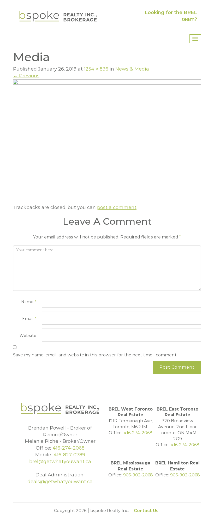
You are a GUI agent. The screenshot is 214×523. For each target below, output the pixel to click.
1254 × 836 (96, 69)
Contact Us (146, 510)
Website (28, 335)
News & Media (132, 69)
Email (29, 318)
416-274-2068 (68, 448)
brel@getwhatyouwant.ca (60, 461)
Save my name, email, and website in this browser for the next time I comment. (95, 354)
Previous (26, 76)
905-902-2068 (138, 474)
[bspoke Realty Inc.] (58, 16)
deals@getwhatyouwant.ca (60, 481)
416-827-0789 (69, 455)
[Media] (107, 141)
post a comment (116, 207)
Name (29, 301)
